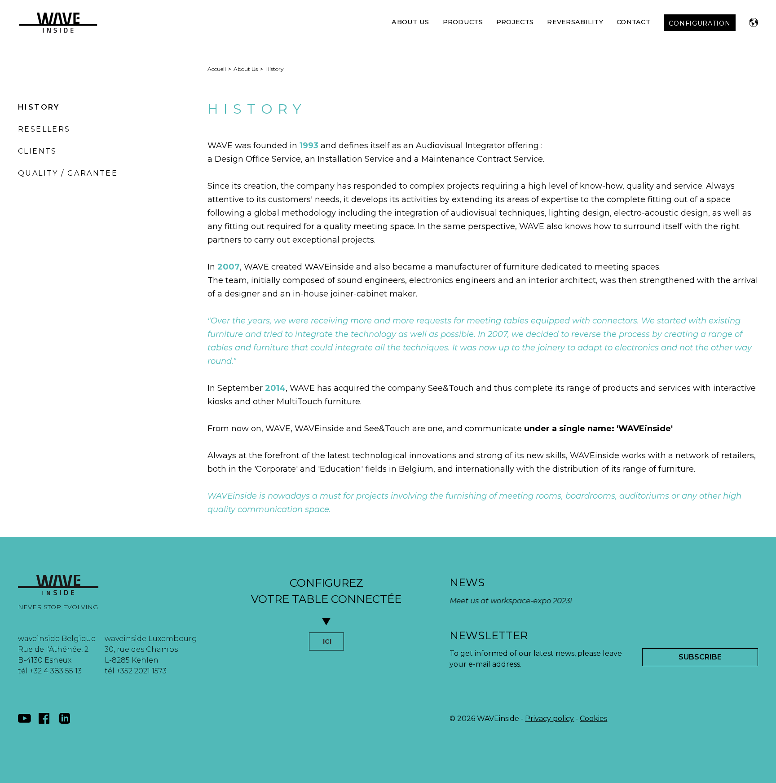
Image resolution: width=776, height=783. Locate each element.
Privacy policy (549, 718)
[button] (753, 22)
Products (463, 22)
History (39, 107)
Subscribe (700, 657)
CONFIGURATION (699, 23)
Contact (633, 22)
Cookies (593, 718)
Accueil (216, 69)
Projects (515, 22)
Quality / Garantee (68, 173)
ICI (327, 641)
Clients (37, 151)
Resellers (44, 129)
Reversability (575, 22)
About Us (410, 22)
